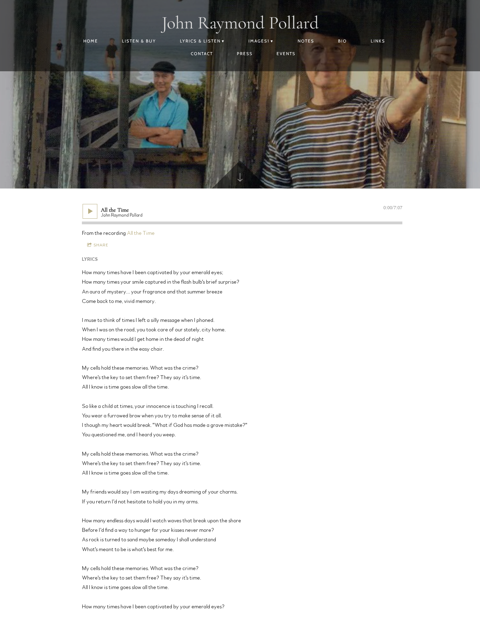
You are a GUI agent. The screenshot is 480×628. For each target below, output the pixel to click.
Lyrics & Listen (200, 41)
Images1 (259, 41)
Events (286, 53)
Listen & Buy (139, 41)
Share (101, 245)
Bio (342, 41)
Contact (202, 53)
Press (245, 53)
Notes (306, 41)
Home (90, 41)
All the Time (141, 233)
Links (378, 41)
